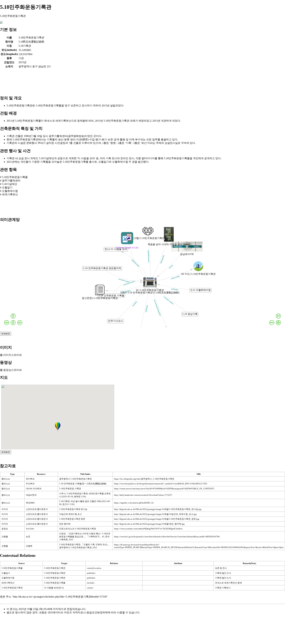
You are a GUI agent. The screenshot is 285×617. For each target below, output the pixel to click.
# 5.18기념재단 (8, 184)
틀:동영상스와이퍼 (11, 370)
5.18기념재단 (46, 158)
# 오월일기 (6, 187)
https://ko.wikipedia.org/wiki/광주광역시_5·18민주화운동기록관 (144, 479)
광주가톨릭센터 (58, 136)
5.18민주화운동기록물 (48, 105)
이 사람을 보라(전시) (54, 587)
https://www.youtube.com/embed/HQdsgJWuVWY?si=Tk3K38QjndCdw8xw (148, 528)
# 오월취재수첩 (9, 191)
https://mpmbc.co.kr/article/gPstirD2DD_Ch (134, 503)
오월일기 (103, 161)
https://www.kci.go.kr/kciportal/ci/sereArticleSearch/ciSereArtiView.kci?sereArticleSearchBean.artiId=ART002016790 (167, 536)
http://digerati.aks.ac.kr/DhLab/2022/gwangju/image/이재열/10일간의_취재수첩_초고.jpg (155, 514)
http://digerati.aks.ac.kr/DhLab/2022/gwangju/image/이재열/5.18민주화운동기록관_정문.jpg (156, 519)
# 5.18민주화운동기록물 (14, 177)
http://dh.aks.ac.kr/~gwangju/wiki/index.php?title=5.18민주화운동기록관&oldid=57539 (60, 596)
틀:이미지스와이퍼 (11, 355)
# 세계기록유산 (9, 194)
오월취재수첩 (120, 161)
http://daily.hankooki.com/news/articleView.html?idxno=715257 (143, 495)
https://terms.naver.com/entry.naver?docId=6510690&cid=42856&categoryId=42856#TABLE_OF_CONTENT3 (164, 488)
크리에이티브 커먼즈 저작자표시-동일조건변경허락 (78, 612)
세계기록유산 (63, 120)
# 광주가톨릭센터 (10, 180)
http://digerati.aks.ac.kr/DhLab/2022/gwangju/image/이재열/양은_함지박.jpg (149, 524)
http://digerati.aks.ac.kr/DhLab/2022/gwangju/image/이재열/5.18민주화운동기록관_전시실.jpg (157, 509)
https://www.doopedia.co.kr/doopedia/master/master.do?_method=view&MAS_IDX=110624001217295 (160, 483)
